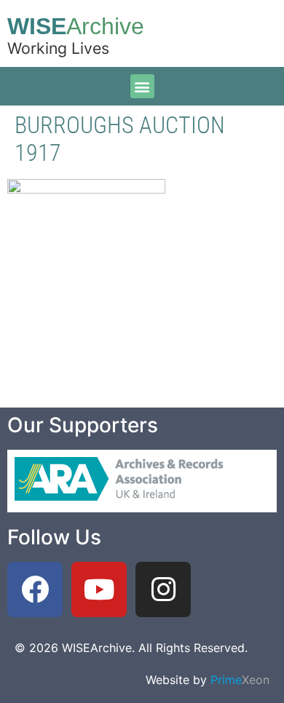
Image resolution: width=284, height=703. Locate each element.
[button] (142, 86)
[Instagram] (163, 589)
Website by (207, 679)
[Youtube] (99, 589)
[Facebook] (35, 589)
